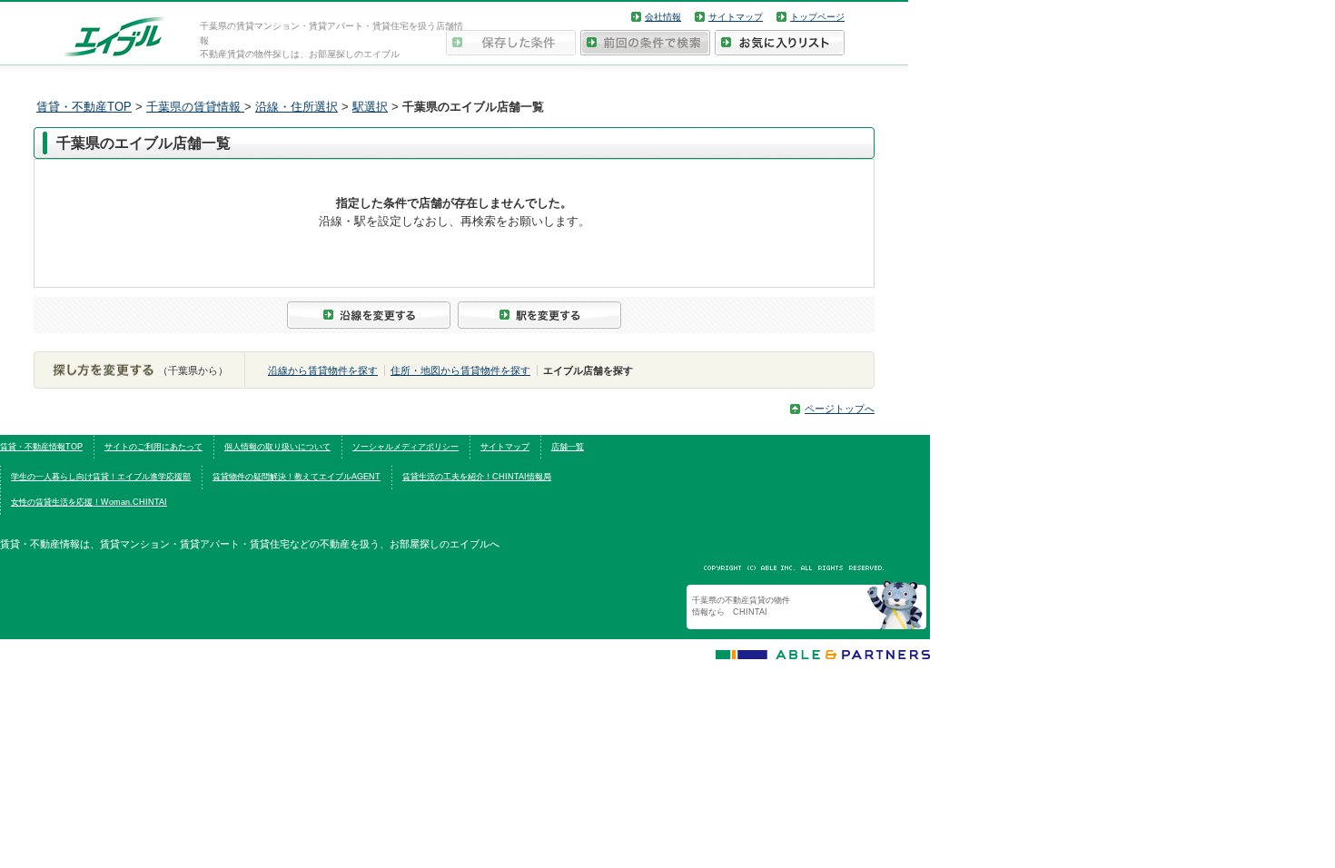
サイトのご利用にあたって (153, 446)
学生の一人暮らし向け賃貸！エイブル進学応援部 (101, 476)
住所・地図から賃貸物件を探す (460, 370)
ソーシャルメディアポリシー (405, 446)
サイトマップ (735, 17)
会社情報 (663, 17)
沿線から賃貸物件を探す (323, 370)
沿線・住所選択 (296, 106)
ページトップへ (840, 408)
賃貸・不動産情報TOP (41, 446)
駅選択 (370, 106)
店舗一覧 (567, 446)
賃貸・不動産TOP (84, 106)
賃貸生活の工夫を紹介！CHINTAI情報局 (476, 476)
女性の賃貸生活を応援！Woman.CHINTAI (89, 502)
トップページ (817, 17)
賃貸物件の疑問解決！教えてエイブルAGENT (297, 476)
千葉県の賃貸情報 (195, 106)
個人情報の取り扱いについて (277, 446)
